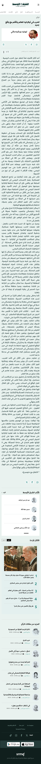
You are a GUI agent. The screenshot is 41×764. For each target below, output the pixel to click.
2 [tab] (20, 531)
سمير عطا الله (25, 508)
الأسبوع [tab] (4, 538)
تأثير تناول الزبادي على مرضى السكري (21, 581)
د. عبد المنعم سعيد (26, 695)
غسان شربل (26, 517)
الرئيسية (37, 10)
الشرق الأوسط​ (29, 10)
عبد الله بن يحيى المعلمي (22, 526)
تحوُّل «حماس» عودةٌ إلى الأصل (19, 649)
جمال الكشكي (27, 663)
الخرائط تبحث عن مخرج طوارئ (19, 660)
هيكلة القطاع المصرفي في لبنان (19, 671)
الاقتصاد (10, 10)
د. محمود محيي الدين (25, 706)
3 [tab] (15, 531)
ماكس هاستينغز (26, 687)
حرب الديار (26, 638)
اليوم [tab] (9, 538)
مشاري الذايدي (27, 630)
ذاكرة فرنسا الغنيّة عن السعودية (19, 628)
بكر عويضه (28, 652)
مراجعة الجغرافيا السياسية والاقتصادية (16, 693)
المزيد (4, 491)
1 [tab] (26, 531)
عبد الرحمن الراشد (24, 498)
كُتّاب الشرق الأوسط (31, 490)
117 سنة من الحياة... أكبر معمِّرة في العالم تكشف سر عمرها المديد (20, 590)
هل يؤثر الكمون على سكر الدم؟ (23, 604)
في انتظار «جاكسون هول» (20, 704)
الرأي (16, 10)
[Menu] (39, 4)
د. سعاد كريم (27, 674)
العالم (21, 10)
